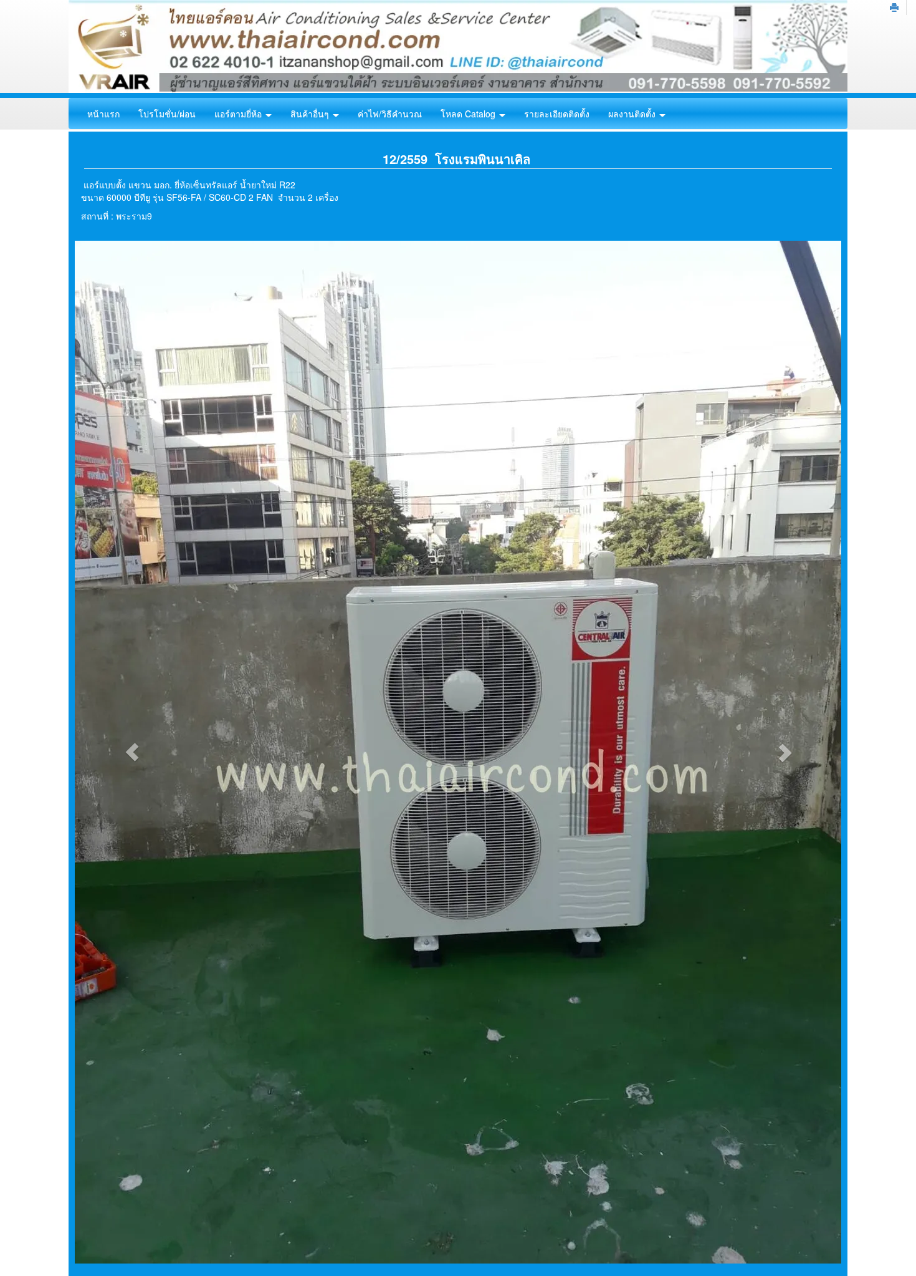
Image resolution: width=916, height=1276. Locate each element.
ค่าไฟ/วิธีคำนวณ (390, 113)
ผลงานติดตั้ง (633, 113)
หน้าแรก (103, 113)
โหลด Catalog (469, 113)
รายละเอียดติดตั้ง (556, 113)
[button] (132, 752)
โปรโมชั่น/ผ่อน (167, 113)
